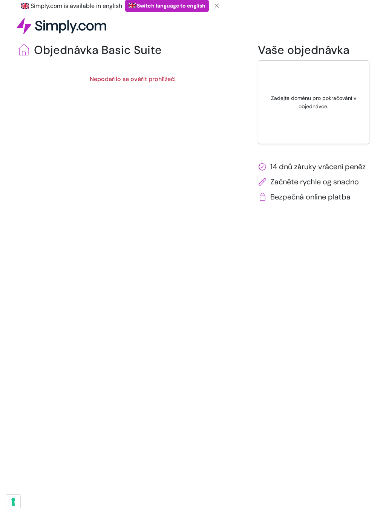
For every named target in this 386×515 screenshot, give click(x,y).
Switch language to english (170, 5)
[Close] (217, 6)
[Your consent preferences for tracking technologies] (13, 502)
